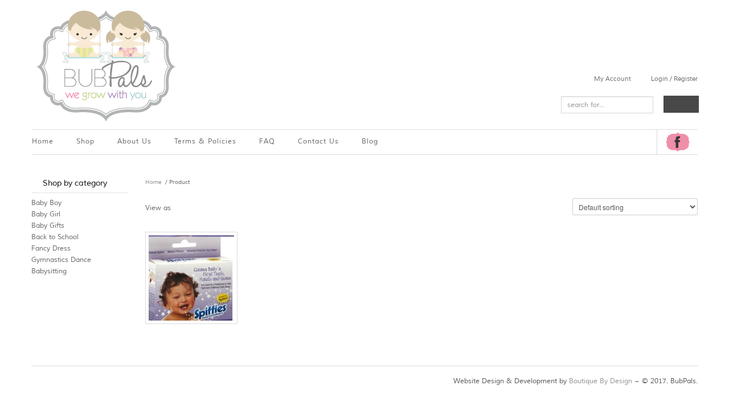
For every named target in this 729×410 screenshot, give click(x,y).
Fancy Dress (51, 248)
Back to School (55, 237)
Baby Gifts (47, 226)
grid (183, 207)
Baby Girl (45, 214)
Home (43, 141)
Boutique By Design (600, 381)
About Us (134, 141)
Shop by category (75, 183)
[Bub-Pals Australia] (105, 65)
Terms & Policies (205, 141)
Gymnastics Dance (61, 260)
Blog (370, 141)
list (203, 207)
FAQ (267, 141)
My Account (612, 79)
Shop (85, 141)
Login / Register (674, 79)
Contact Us (318, 141)
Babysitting (49, 271)
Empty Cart (681, 104)
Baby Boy (46, 203)
